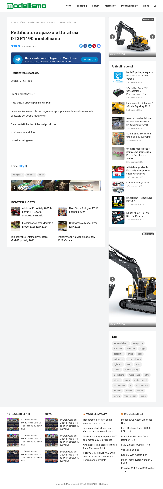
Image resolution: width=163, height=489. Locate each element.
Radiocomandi (140, 380)
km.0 (138, 364)
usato (143, 396)
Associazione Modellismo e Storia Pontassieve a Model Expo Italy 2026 (139, 121)
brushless (131, 349)
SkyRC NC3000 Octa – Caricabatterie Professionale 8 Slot (137, 90)
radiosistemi (119, 385)
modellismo (119, 375)
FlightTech (118, 364)
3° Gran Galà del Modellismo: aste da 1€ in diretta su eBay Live (69, 440)
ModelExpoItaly (131, 370)
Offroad (117, 380)
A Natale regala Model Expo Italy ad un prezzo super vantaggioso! (138, 170)
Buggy (142, 349)
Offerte (22, 22)
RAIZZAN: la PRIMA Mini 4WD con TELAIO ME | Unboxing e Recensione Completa (99, 457)
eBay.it (22, 166)
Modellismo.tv (96, 414)
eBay (41, 175)
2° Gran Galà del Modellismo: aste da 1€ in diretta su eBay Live (69, 456)
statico (140, 391)
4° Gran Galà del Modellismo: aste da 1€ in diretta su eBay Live (69, 424)
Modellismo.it (134, 414)
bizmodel (118, 349)
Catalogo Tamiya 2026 (137, 182)
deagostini (118, 354)
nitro (147, 375)
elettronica (118, 359)
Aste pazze (18, 175)
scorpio (129, 391)
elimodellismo (134, 359)
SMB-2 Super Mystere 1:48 (135, 444)
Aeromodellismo (121, 343)
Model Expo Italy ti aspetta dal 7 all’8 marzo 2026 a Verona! (139, 75)
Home (13, 22)
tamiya (117, 396)
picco (127, 380)
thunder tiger (130, 396)
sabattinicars (142, 385)
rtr (130, 385)
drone (130, 354)
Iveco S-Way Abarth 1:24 (134, 454)
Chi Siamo (103, 484)
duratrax (31, 175)
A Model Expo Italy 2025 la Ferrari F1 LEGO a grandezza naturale (37, 212)
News (48, 414)
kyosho (117, 370)
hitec (129, 364)
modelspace (134, 375)
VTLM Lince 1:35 (130, 449)
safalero (117, 391)
